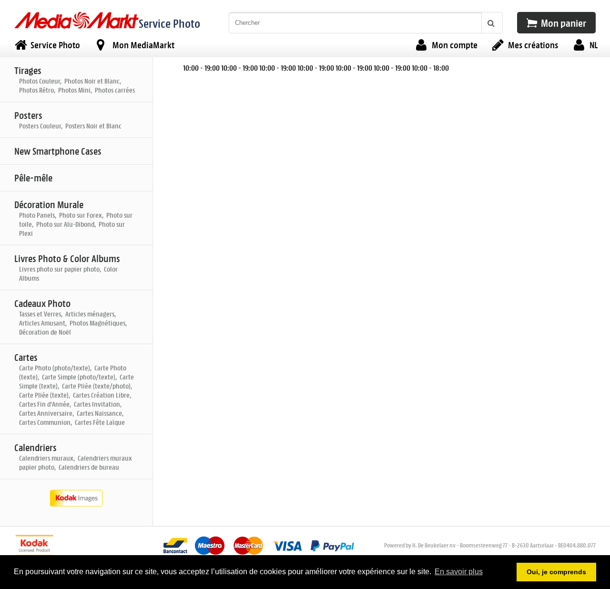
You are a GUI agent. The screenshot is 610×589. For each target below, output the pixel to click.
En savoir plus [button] (459, 572)
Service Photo (169, 23)
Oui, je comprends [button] (556, 572)
